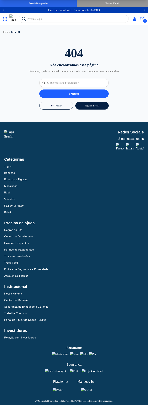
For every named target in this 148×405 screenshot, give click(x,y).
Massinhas (10, 185)
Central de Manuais (16, 300)
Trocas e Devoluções (17, 256)
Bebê (7, 192)
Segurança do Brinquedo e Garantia (26, 306)
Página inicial (92, 105)
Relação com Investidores (20, 337)
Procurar (74, 93)
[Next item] (144, 10)
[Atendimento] (134, 19)
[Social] (86, 389)
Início (5, 32)
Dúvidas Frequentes (16, 243)
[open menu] (5, 19)
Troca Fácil (11, 262)
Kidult (7, 212)
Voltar (58, 105)
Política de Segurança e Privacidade (26, 269)
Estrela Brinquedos (38, 3)
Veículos (9, 199)
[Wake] (60, 390)
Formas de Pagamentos (19, 249)
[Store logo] (13, 18)
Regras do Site (13, 229)
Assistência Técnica (16, 275)
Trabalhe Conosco (15, 313)
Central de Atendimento (18, 236)
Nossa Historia (13, 293)
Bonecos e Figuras (15, 179)
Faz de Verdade (14, 205)
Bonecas (9, 172)
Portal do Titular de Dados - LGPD (25, 319)
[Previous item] (3, 10)
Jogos (8, 166)
